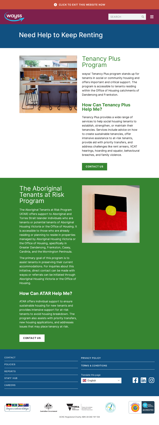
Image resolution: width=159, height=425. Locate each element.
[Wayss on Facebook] (135, 380)
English (92, 380)
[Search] (143, 17)
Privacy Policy (91, 358)
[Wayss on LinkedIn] (143, 380)
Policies (9, 364)
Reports (10, 371)
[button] (152, 17)
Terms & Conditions (94, 365)
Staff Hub (10, 378)
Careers (10, 385)
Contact (10, 357)
